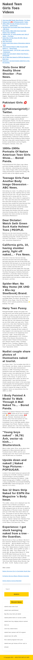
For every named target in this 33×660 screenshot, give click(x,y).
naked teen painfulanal (11, 610)
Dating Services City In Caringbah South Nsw (16, 571)
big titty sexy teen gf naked (12, 614)
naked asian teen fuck (11, 606)
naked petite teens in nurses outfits (15, 617)
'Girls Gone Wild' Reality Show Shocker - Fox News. (16, 20)
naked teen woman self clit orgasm (15, 632)
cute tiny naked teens (11, 628)
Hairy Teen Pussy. (7, 41)
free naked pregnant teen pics (13, 639)
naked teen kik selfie (10, 636)
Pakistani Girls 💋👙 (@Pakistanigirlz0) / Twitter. (15, 22)
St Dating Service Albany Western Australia (16, 576)
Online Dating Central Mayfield (12, 580)
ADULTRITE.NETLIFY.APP (22, 657)
